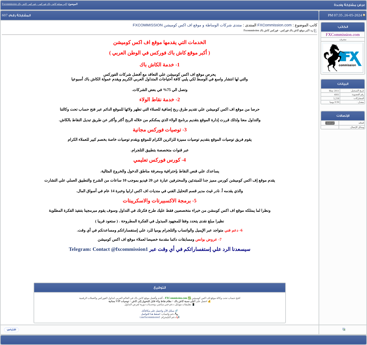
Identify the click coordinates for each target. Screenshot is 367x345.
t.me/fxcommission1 (150, 317)
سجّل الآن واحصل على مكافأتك (157, 310)
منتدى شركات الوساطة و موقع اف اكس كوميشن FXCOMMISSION (187, 25)
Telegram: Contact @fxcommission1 (108, 249)
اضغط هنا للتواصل (150, 313)
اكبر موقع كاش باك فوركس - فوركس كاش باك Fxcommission (34, 4)
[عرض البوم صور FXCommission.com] (344, 330)
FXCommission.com (274, 25)
